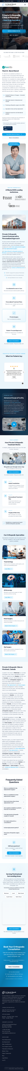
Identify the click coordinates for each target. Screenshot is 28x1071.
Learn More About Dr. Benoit (13, 134)
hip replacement (11, 685)
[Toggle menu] (25, 4)
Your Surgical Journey (7, 1046)
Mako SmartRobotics (6, 1044)
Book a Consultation (14, 31)
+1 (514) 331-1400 (6, 1029)
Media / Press (5, 1051)
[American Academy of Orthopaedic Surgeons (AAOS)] (20, 198)
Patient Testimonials (6, 1053)
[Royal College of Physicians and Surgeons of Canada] (7, 198)
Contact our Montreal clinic (18, 267)
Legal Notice (5, 1058)
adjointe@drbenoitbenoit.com (8, 1033)
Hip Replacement (6, 1042)
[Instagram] (25, 1)
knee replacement (20, 748)
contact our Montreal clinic (11, 767)
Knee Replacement (6, 1039)
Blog (3, 1055)
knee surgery (21, 685)
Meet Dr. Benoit (14, 35)
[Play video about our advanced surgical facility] (14, 424)
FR (19, 1)
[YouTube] (23, 1)
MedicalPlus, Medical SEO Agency (16, 1068)
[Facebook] (21, 1)
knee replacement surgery (18, 247)
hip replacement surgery (10, 248)
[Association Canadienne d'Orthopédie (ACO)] (14, 205)
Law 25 (3, 1060)
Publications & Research (7, 1048)
